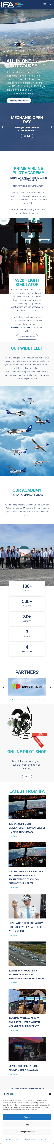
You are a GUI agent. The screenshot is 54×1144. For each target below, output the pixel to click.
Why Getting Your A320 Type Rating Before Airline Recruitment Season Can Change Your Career (26, 877)
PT (51, 5)
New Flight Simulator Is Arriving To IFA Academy (23, 1068)
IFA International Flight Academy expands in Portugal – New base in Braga (27, 974)
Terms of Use (41, 1139)
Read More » (13, 836)
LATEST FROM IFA (27, 791)
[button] (50, 1094)
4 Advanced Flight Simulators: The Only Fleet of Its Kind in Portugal (27, 827)
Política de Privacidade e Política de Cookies (21, 1139)
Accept (27, 1117)
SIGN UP (27, 136)
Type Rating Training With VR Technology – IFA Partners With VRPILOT (26, 927)
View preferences (27, 1131)
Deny (27, 1124)
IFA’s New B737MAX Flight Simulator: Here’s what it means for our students (24, 1022)
